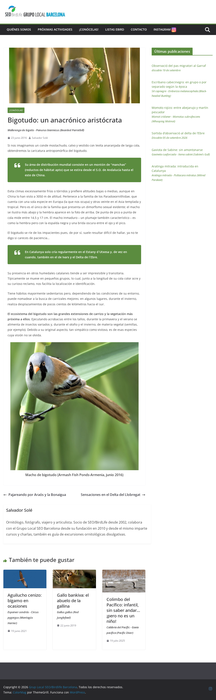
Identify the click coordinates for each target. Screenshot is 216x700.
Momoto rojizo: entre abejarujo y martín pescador (180, 114)
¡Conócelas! (89, 29)
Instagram (162, 29)
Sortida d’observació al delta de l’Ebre (178, 135)
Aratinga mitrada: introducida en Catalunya (178, 173)
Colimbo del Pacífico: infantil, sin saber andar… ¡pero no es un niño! (123, 615)
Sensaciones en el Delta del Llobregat (110, 494)
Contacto (139, 29)
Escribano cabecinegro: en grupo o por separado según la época (179, 89)
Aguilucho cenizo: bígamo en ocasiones (25, 608)
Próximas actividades (55, 29)
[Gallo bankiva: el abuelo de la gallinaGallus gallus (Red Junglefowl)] (74, 572)
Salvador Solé (40, 138)
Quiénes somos (19, 29)
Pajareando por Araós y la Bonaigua (37, 494)
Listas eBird (114, 29)
